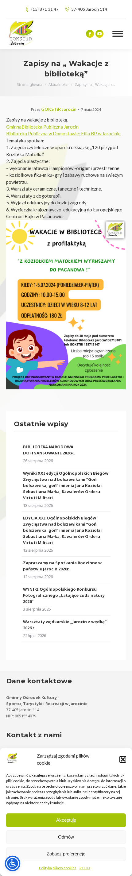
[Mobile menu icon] (118, 34)
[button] (123, 759)
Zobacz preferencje (66, 853)
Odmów (66, 836)
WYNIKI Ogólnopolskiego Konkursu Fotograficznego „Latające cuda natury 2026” (64, 595)
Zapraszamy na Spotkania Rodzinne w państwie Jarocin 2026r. (62, 566)
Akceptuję (66, 820)
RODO (85, 868)
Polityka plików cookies (57, 868)
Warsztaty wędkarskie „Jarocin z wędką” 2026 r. (65, 625)
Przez (53, 109)
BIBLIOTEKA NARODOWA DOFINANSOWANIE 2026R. (49, 450)
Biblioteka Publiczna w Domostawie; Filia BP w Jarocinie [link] (63, 133)
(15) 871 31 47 (45, 9)
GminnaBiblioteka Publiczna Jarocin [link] (42, 126)
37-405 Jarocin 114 (89, 9)
